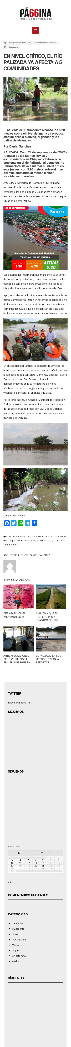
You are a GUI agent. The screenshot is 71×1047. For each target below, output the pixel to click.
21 (43, 865)
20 (35, 865)
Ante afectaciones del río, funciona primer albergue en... (17, 659)
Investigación (19, 939)
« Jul (10, 881)
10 (12, 863)
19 (28, 865)
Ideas (15, 934)
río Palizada (61, 536)
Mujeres (16, 950)
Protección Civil (46, 536)
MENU (35, 30)
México (15, 944)
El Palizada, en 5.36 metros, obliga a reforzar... (48, 659)
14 (43, 863)
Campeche (13, 46)
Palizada (32, 536)
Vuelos (15, 961)
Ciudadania (18, 928)
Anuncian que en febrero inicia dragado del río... (48, 617)
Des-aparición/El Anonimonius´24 (14, 615)
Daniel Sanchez (39, 555)
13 (35, 863)
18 (20, 865)
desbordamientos (17, 536)
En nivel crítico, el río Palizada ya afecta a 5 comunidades (32, 62)
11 (20, 863)
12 (28, 863)
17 (12, 865)
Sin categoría (19, 955)
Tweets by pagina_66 (19, 702)
